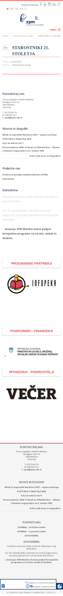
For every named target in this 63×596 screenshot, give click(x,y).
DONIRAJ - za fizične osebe (31, 527)
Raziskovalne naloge (23, 36)
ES (21, 8)
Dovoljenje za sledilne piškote (43, 587)
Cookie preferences (59, 586)
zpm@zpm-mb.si (13, 117)
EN (11, 8)
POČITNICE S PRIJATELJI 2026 (16, 138)
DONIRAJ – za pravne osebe (31, 531)
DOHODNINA (31, 535)
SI (7, 8)
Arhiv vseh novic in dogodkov (45, 155)
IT (26, 8)
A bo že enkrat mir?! (13, 143)
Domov (5, 36)
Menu (53, 29)
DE (16, 8)
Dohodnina (8, 178)
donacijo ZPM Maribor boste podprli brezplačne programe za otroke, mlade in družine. (29, 233)
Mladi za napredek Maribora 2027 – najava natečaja (29, 134)
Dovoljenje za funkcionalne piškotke (41, 583)
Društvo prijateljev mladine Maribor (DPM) (25, 174)
